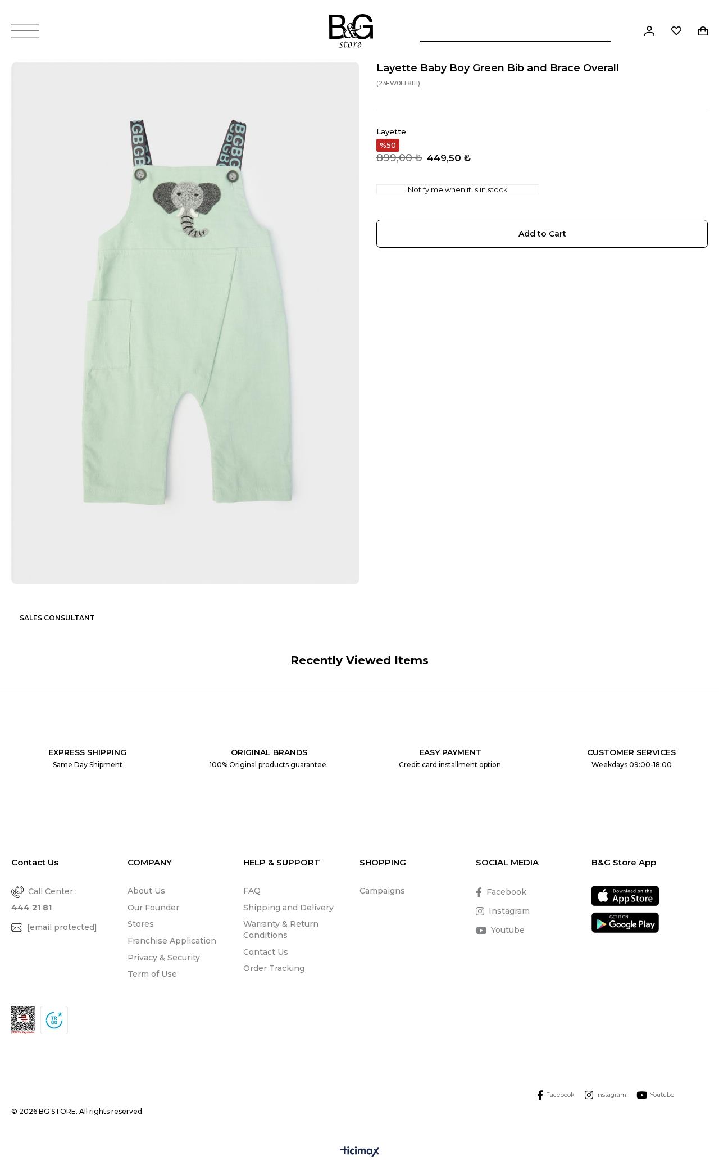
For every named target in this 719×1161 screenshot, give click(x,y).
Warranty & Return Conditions (280, 929)
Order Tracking (273, 968)
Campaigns (382, 891)
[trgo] (54, 1020)
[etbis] (23, 1020)
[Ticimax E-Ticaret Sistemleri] (360, 1152)
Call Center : (44, 899)
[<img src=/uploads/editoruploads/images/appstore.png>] (625, 896)
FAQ (252, 891)
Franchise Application (172, 941)
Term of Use (152, 974)
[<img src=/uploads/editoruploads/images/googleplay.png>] (625, 922)
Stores (141, 924)
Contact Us (265, 952)
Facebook (506, 892)
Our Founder (153, 908)
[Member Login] (649, 31)
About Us (146, 891)
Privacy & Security (164, 958)
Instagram (509, 911)
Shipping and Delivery (288, 908)
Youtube (508, 930)
